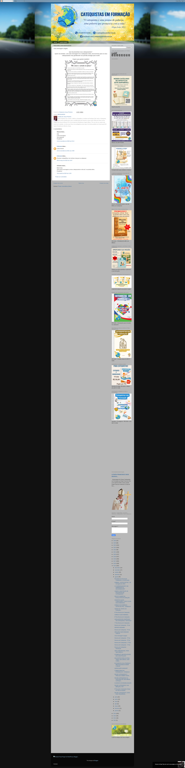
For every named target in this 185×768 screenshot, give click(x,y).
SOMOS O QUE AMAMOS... (122, 614)
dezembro (117, 567)
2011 (114, 720)
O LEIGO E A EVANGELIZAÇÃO (123, 683)
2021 (114, 552)
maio (116, 701)
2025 (114, 543)
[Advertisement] (122, 447)
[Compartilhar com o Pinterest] (82, 112)
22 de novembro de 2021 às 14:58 (65, 150)
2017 (114, 561)
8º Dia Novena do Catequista (122, 617)
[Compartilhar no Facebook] (81, 112)
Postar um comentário (61, 176)
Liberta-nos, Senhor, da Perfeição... (120, 609)
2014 (114, 713)
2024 (114, 545)
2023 (114, 547)
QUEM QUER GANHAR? (121, 668)
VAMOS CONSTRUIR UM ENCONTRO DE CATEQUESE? (121, 593)
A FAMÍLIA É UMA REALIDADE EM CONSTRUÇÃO (123, 655)
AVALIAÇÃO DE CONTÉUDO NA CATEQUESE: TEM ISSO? (123, 620)
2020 (114, 554)
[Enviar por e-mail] (77, 112)
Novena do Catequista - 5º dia (122, 629)
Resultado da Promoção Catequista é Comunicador (122, 579)
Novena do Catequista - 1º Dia (122, 645)
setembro (117, 574)
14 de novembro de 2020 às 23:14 (65, 141)
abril (116, 703)
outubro (117, 572)
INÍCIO (55, 42)
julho (116, 697)
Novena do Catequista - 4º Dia (122, 638)
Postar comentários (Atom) (65, 186)
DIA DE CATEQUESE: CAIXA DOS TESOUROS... (122, 693)
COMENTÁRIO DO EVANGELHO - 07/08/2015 (122, 671)
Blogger (96, 760)
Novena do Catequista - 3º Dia (122, 640)
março (116, 706)
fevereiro (117, 708)
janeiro (117, 710)
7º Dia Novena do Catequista (122, 623)
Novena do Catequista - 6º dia (122, 625)
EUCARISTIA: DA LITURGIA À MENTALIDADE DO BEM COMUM (122, 665)
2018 (114, 559)
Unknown (59, 146)
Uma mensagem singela (121, 635)
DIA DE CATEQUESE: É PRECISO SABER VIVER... (122, 675)
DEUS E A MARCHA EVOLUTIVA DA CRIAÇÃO (122, 597)
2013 (114, 715)
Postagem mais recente (58, 183)
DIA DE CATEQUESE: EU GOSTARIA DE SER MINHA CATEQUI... (122, 679)
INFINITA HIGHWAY (120, 627)
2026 (114, 540)
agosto (117, 576)
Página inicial (81, 183)
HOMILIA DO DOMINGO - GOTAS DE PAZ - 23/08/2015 (123, 605)
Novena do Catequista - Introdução (121, 647)
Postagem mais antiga (104, 183)
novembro (117, 570)
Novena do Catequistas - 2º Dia (123, 642)
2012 (114, 718)
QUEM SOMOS (63, 42)
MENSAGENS (61, 114)
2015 (114, 565)
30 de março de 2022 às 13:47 (64, 160)
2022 (114, 549)
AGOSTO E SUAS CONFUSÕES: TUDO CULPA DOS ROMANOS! (123, 601)
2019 (114, 556)
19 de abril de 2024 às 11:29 (64, 173)
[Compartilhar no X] (80, 112)
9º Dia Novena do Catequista (122, 612)
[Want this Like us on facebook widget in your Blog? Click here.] (183, 766)
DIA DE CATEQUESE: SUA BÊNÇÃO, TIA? (122, 686)
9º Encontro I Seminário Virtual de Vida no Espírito (122, 689)
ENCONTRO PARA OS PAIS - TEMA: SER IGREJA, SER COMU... (122, 659)
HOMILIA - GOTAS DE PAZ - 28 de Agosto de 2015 (123, 583)
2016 (114, 563)
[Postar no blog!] (78, 112)
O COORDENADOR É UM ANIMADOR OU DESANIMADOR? (121, 587)
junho (116, 699)
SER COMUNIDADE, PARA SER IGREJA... (122, 651)
